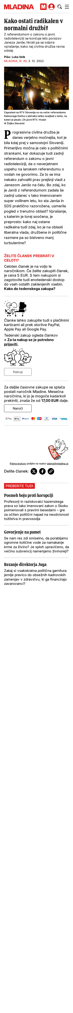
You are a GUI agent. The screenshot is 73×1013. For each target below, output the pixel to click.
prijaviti (10, 344)
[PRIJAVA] (51, 6)
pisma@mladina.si (57, 463)
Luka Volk (18, 57)
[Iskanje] (59, 6)
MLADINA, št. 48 (15, 61)
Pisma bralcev (18, 463)
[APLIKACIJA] (43, 6)
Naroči (18, 408)
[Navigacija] (67, 7)
